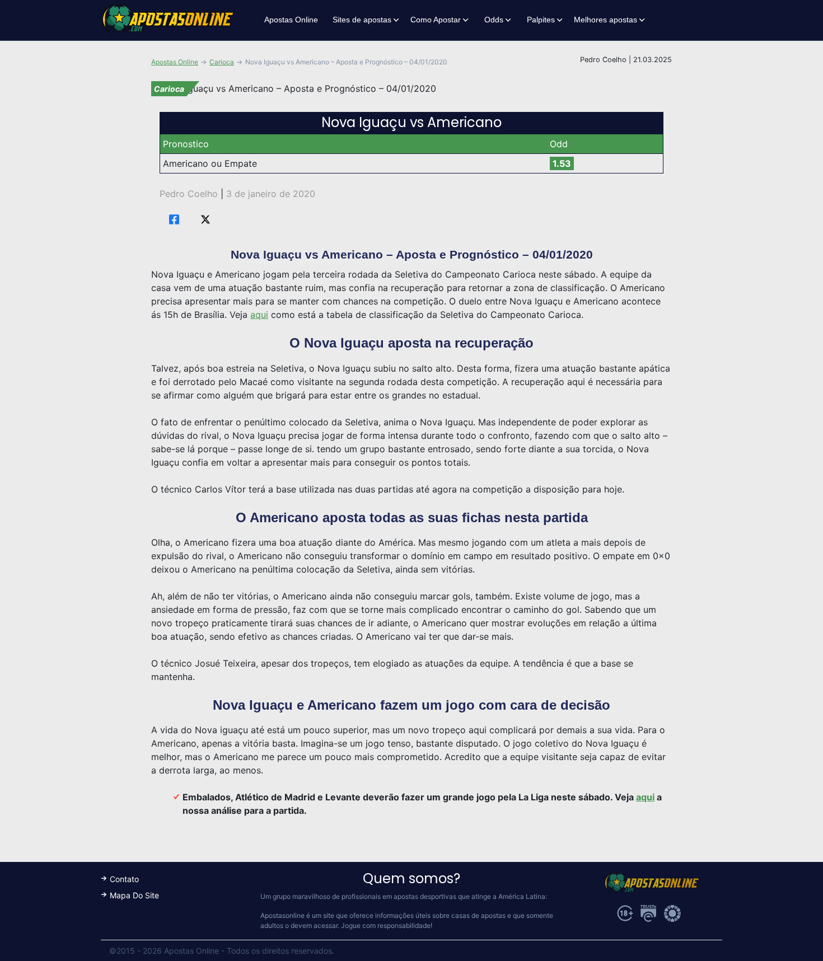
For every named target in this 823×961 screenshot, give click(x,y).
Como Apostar (435, 19)
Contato (124, 879)
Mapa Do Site (134, 895)
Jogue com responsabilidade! (386, 925)
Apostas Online (291, 19)
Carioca (221, 62)
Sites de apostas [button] (362, 19)
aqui (259, 314)
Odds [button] (493, 19)
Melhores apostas (605, 19)
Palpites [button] (541, 19)
